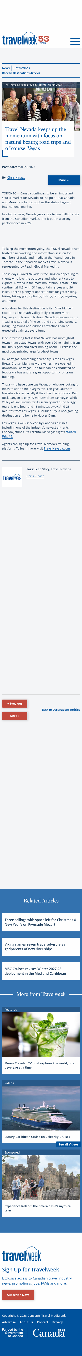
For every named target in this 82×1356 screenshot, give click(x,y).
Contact (42, 1322)
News (5, 68)
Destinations (21, 68)
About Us (26, 1322)
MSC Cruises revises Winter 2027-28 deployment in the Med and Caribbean (35, 971)
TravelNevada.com (57, 448)
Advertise (9, 1322)
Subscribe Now (18, 1295)
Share (62, 180)
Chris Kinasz (16, 177)
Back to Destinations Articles (21, 73)
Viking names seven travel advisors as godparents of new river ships (35, 946)
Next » (15, 716)
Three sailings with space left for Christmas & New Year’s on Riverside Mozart (41, 922)
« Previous (14, 703)
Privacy (57, 1322)
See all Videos (68, 1144)
